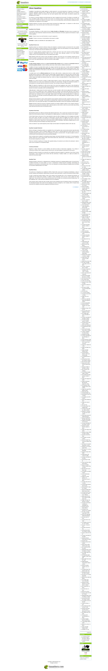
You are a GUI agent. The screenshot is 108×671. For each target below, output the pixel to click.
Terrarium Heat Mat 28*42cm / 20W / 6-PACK (85, 226)
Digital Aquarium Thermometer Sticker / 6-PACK (86, 563)
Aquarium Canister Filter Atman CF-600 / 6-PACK (86, 197)
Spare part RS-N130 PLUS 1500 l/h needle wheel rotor (86, 497)
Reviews (81, 655)
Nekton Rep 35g (85, 391)
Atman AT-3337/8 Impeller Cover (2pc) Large (86, 305)
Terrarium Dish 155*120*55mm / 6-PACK (85, 616)
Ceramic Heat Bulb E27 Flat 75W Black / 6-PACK (86, 337)
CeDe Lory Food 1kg (86, 280)
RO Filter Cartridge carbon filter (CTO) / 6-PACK (86, 264)
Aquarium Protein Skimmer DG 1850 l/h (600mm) (86, 92)
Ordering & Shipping (21, 51)
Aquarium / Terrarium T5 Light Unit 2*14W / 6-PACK (86, 412)
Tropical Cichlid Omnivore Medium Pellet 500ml (85, 252)
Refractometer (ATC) (86, 36)
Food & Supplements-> (21, 20)
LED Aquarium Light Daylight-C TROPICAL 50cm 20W (86, 25)
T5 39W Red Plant (85, 129)
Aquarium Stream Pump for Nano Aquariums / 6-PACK (86, 122)
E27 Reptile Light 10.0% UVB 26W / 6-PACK (86, 314)
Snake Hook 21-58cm (86, 151)
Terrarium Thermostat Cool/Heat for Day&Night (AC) (86, 504)
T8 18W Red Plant (85, 120)
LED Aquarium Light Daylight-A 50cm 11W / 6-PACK (86, 386)
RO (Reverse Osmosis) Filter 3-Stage (85, 17)
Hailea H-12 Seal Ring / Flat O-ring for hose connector (86, 342)
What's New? (19, 35)
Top (18, 5)
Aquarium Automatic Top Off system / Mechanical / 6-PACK (86, 610)
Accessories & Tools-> (21, 16)
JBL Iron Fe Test (85, 161)
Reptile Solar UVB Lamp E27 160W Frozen (85, 258)
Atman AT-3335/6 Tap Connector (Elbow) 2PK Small (86, 441)
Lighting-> (19, 10)
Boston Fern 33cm (85, 591)
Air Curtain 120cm (85, 279)
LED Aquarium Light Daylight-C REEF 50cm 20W (86, 556)
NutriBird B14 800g (85, 334)
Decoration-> (19, 19)
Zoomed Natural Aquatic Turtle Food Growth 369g (86, 354)
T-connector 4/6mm (86, 292)
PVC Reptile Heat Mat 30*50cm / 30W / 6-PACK (86, 376)
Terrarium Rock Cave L (86, 492)
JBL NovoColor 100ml (86, 278)
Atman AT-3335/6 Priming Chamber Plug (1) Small (86, 466)
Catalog (21, 5)
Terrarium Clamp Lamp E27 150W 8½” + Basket (86, 49)
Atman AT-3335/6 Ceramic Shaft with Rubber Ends (85, 188)
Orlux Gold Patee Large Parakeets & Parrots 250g (85, 206)
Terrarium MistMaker (86, 651)
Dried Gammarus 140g (86, 339)
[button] (72, 2)
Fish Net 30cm (85, 291)
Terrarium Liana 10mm (86, 45)
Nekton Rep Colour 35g (86, 261)
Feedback (19, 55)
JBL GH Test (84, 404)
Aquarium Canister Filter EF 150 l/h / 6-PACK (86, 427)
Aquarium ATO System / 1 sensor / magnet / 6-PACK (86, 81)
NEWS (18, 56)
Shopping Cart (83, 7)
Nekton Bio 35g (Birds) (86, 325)
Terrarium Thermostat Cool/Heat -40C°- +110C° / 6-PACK (86, 270)
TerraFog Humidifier (86, 174)
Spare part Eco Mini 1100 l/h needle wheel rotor (86, 364)
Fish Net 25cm (85, 9)
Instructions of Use (20, 54)
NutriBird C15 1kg (85, 629)
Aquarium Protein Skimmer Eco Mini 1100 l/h (86, 156)
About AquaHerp (27, 5)
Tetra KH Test (84, 540)
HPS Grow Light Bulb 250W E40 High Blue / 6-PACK (86, 300)
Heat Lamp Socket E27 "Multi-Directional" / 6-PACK (86, 59)
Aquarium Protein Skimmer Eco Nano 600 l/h (85, 34)
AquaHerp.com (57, 661)
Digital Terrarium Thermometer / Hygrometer (85, 113)
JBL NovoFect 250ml (86, 219)
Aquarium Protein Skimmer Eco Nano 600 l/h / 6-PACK (85, 583)
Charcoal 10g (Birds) (86, 302)
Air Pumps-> (19, 15)
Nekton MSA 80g (85, 231)
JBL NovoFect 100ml (86, 361)
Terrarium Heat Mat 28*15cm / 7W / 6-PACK (85, 146)
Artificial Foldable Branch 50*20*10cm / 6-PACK (86, 96)
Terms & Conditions (20, 52)
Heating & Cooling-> (21, 9)
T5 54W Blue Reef (85, 246)
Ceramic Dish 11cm (86, 135)
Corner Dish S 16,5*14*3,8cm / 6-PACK (85, 126)
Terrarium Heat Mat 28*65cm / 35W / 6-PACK (85, 236)
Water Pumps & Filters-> (21, 14)
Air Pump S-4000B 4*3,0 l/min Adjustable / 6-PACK (86, 288)
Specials (81, 643)
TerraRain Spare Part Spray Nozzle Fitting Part (86, 222)
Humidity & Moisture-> (21, 11)
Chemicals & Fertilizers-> (22, 18)
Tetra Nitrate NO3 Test (86, 116)
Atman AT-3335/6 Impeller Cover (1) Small (85, 566)
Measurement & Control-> (22, 13)
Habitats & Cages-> (20, 22)
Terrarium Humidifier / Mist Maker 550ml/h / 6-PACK (86, 21)
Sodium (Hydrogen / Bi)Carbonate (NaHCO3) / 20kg (86, 382)
